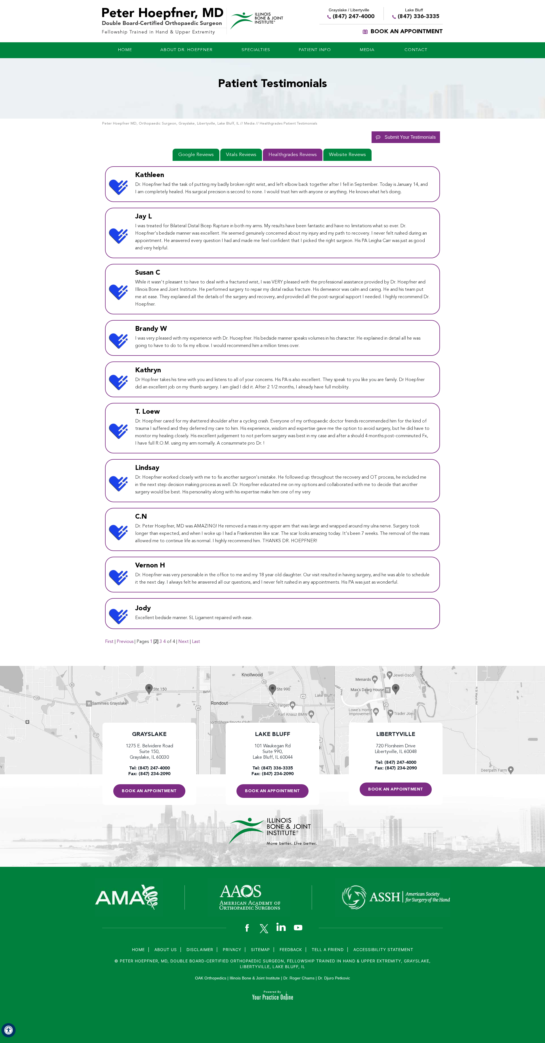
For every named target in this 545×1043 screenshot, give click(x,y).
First (109, 642)
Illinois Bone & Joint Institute (255, 978)
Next (183, 642)
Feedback (291, 949)
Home (138, 949)
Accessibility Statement (383, 949)
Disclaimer (199, 949)
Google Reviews (196, 154)
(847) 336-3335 (418, 17)
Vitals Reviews (241, 154)
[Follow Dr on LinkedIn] (281, 927)
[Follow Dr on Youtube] (298, 928)
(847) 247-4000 (353, 17)
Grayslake (149, 734)
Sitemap (260, 949)
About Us (165, 949)
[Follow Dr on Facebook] (246, 928)
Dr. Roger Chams (299, 978)
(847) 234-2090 (154, 774)
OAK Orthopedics (210, 978)
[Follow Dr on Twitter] (263, 928)
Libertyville (395, 734)
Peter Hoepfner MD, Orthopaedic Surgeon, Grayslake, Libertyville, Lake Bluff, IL (170, 123)
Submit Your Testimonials (410, 137)
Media (249, 123)
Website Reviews (347, 154)
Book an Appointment (407, 32)
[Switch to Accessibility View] (8, 1030)
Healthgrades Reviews (293, 154)
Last (196, 642)
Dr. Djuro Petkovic (334, 978)
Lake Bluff (272, 734)
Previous (125, 642)
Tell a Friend (328, 949)
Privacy (232, 949)
